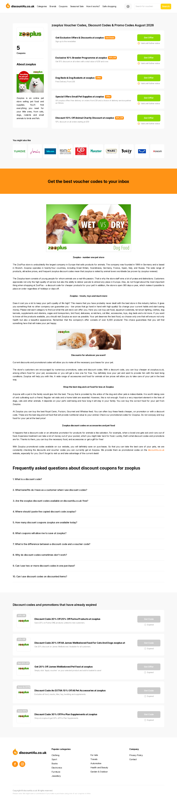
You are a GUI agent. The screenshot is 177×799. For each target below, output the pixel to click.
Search (166, 6)
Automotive (95, 763)
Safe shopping (109, 6)
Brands (52, 6)
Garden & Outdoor (99, 771)
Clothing (55, 755)
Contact (133, 759)
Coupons (63, 6)
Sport (54, 759)
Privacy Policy (136, 755)
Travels (93, 759)
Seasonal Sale (77, 6)
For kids (94, 755)
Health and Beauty (99, 767)
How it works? (93, 6)
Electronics (57, 767)
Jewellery (56, 776)
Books (55, 763)
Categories (42, 6)
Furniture (56, 771)
